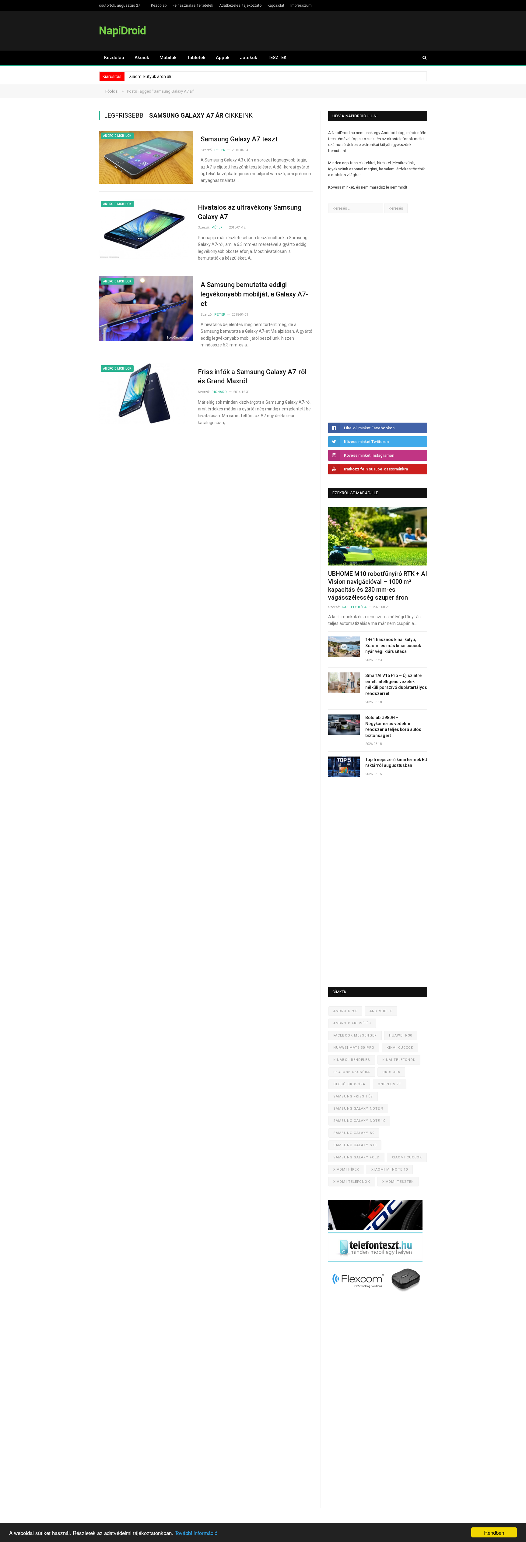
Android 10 (381, 1011)
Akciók (142, 57)
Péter (220, 150)
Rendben (494, 1532)
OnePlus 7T (390, 1084)
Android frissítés (352, 1023)
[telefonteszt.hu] (375, 1261)
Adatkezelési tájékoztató (240, 5)
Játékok (248, 57)
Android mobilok (117, 135)
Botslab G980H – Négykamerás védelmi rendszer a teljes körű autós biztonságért (393, 726)
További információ (196, 1533)
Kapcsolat (276, 5)
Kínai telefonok (399, 1060)
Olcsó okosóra (349, 1084)
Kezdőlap (159, 5)
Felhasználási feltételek (193, 5)
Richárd (219, 392)
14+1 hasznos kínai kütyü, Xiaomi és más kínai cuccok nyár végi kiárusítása (393, 645)
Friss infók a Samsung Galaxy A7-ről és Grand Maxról (252, 376)
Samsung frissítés (353, 1096)
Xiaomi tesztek (398, 1182)
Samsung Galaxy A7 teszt (239, 139)
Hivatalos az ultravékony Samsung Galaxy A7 (249, 212)
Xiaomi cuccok (407, 1157)
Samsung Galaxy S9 (353, 1133)
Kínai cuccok (400, 1048)
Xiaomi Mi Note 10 (389, 1170)
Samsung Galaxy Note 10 (359, 1121)
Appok (223, 57)
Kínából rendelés (351, 1060)
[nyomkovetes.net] (377, 1293)
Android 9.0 (345, 1011)
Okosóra (391, 1072)
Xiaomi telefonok (351, 1182)
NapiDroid (122, 30)
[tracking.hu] (375, 1229)
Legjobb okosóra (351, 1072)
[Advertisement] (373, 317)
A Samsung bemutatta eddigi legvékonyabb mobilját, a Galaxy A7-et (254, 294)
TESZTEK (277, 57)
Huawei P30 (400, 1035)
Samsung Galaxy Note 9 (358, 1109)
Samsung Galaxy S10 (355, 1145)
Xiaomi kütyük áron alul (151, 76)
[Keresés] (421, 57)
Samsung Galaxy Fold (356, 1157)
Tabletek (196, 57)
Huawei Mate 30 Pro (353, 1048)
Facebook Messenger (355, 1035)
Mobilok (168, 57)
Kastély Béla (354, 607)
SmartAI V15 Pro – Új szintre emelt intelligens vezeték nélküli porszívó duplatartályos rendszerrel (396, 684)
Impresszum (301, 5)
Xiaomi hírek (346, 1170)
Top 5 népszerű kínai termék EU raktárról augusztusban (396, 762)
